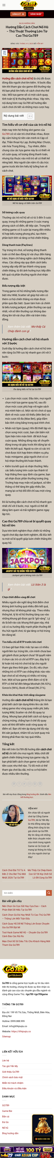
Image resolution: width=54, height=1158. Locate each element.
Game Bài (7, 1111)
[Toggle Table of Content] (28, 116)
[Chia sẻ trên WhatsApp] (14, 784)
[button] (4, 5)
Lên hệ (5, 1060)
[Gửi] (49, 893)
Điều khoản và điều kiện (14, 1088)
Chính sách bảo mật (12, 1077)
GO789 (5, 1105)
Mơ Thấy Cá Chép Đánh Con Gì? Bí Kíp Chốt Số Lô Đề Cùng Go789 (40, 874)
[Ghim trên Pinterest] (34, 784)
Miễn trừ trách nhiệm (12, 1083)
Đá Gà (5, 1122)
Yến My (40, 44)
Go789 (6, 134)
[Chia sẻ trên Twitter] (24, 784)
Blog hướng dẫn (27, 23)
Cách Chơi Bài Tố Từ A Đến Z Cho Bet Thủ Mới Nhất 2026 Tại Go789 (14, 874)
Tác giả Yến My (10, 1066)
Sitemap (6, 1036)
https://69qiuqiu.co (21, 1031)
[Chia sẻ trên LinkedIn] (40, 784)
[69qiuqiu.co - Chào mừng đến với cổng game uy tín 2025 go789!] (29, 5)
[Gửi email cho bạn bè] (29, 784)
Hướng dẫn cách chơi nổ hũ (17, 78)
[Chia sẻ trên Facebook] (19, 784)
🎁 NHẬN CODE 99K (42, 1139)
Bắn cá (5, 1116)
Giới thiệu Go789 (10, 1071)
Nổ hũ (5, 1127)
